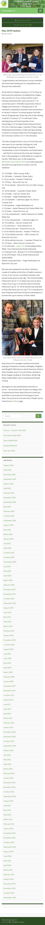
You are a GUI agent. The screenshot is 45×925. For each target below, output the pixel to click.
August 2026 (8, 465)
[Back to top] (40, 920)
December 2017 (10, 686)
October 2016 (9, 741)
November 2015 (10, 787)
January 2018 (9, 681)
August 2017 (8, 700)
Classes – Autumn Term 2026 (15, 430)
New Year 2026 (9, 451)
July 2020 (7, 566)
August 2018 (8, 649)
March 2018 (8, 672)
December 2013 (10, 884)
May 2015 (7, 810)
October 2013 (9, 893)
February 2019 (9, 631)
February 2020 (9, 585)
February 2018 (9, 677)
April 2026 (7, 470)
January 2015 (9, 828)
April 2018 (7, 668)
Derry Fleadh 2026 (10, 440)
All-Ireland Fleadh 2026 (12, 435)
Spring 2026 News (10, 446)
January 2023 (9, 539)
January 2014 (9, 879)
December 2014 (10, 833)
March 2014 (8, 870)
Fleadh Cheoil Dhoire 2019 (15, 162)
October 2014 (9, 842)
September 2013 (10, 897)
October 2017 (9, 695)
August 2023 (8, 525)
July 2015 (7, 805)
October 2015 (9, 792)
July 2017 (7, 704)
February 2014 (9, 874)
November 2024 (10, 497)
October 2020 (9, 557)
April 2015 (7, 815)
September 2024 (10, 502)
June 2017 (7, 709)
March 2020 (8, 580)
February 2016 (9, 773)
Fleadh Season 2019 (21, 25)
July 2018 (7, 654)
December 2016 (10, 732)
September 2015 (10, 796)
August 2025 (8, 484)
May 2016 (7, 760)
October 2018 (9, 645)
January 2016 (9, 778)
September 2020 (10, 562)
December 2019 (10, 589)
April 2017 (7, 714)
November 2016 (10, 737)
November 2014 (10, 838)
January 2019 (9, 635)
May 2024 (7, 507)
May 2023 (7, 530)
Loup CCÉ (20, 246)
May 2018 (7, 663)
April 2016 (7, 764)
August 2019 (8, 608)
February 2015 (9, 824)
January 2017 (9, 727)
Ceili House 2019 (23, 20)
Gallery (15, 401)
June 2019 (7, 612)
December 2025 (10, 474)
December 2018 (10, 640)
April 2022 (7, 548)
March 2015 (8, 819)
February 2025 (9, 493)
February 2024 (9, 511)
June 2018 (7, 658)
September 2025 (10, 479)
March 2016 (8, 769)
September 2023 (10, 520)
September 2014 (10, 847)
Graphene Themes (18, 922)
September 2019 (10, 603)
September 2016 (10, 746)
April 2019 (7, 622)
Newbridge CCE (8, 10)
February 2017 (9, 723)
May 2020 (7, 571)
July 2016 (7, 755)
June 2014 (7, 856)
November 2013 (10, 888)
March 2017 (8, 718)
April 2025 (7, 488)
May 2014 (7, 861)
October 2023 (9, 516)
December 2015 (10, 783)
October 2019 (9, 599)
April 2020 (7, 576)
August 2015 (8, 801)
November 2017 (10, 691)
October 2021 (9, 553)
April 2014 (7, 865)
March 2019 (8, 626)
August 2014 (8, 851)
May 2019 (7, 617)
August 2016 (8, 750)
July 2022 (7, 543)
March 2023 (8, 534)
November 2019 (10, 594)
